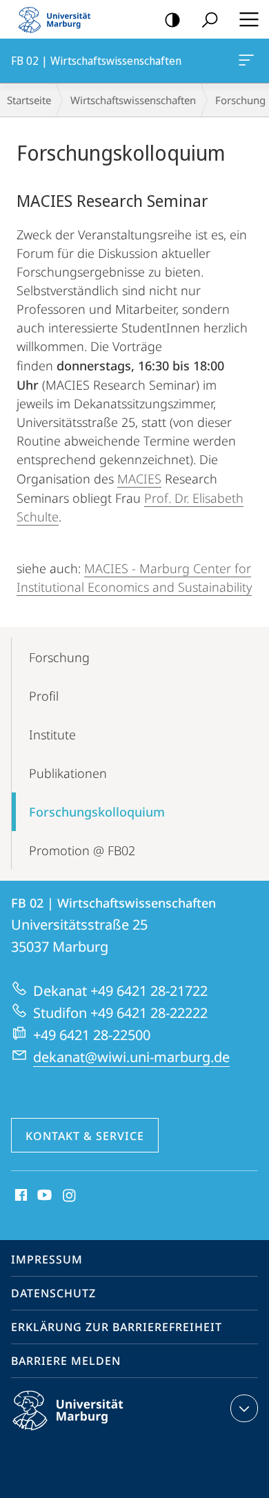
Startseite (29, 100)
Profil (44, 696)
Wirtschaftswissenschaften (133, 100)
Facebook (19, 1196)
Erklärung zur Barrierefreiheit (116, 1327)
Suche (209, 19)
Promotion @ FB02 (82, 850)
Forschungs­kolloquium (97, 811)
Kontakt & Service (85, 1136)
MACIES (139, 478)
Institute (52, 734)
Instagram (70, 1196)
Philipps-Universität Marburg (92, 1432)
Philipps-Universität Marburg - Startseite (59, 19)
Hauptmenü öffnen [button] (248, 19)
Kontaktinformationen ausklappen (244, 1408)
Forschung (59, 657)
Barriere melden (66, 1360)
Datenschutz (53, 1293)
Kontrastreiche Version (172, 19)
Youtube (43, 1196)
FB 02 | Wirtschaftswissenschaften (248, 61)
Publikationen (68, 773)
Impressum (47, 1259)
